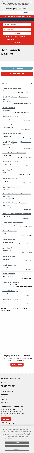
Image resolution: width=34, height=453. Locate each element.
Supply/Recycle (17, 36)
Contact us (4, 402)
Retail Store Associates (12, 133)
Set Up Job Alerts (17, 73)
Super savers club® (10, 379)
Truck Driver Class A (10, 282)
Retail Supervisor (9, 179)
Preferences (17, 449)
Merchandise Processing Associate (16, 214)
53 (5, 310)
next (8, 310)
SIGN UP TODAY (17, 364)
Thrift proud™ (8, 386)
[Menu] (1, 13)
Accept (17, 442)
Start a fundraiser (7, 391)
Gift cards (4, 394)
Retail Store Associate (11, 88)
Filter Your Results (17, 68)
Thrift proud (26, 16)
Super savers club (9, 16)
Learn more (16, 9)
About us (4, 400)
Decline (17, 446)
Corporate (8, 40)
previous (4, 308)
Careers (3, 397)
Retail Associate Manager (13, 222)
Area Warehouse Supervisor (14, 153)
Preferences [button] (9, 438)
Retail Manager (8, 108)
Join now (6, 419)
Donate (18, 16)
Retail (5, 36)
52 (2, 310)
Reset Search (17, 42)
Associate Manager (10, 116)
